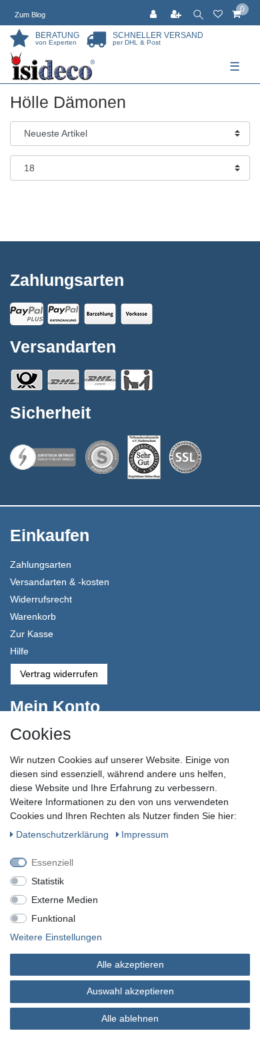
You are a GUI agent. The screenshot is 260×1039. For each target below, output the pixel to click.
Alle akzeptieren (130, 964)
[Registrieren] (177, 12)
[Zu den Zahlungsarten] (136, 314)
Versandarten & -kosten (59, 581)
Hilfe (19, 651)
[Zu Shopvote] (102, 457)
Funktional (53, 918)
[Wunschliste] (218, 12)
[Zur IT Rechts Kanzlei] (43, 458)
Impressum (145, 834)
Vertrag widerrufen (59, 673)
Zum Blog (30, 15)
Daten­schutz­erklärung (63, 834)
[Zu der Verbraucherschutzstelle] (144, 457)
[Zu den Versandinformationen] (26, 380)
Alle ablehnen (130, 1018)
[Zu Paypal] (26, 314)
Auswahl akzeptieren (130, 991)
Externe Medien (64, 899)
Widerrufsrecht (41, 599)
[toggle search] (198, 12)
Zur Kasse (31, 633)
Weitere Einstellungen (56, 937)
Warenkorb (33, 616)
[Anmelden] (154, 12)
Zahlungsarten (40, 564)
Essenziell (52, 862)
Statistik (47, 881)
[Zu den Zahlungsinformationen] (100, 314)
